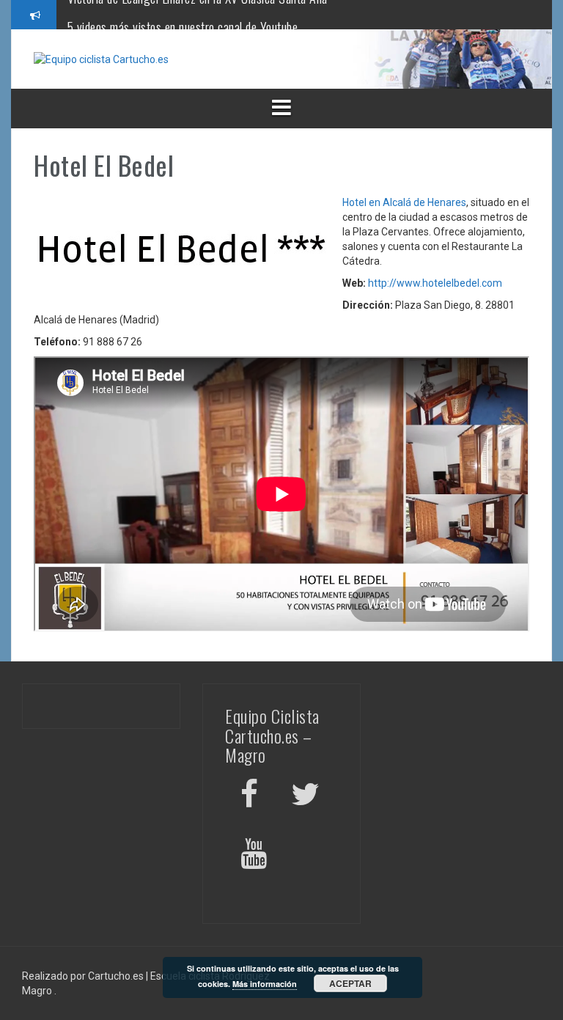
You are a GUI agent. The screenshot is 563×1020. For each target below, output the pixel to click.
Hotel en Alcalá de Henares (404, 202)
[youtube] (255, 856)
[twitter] (305, 797)
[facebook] (249, 797)
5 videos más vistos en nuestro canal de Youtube (182, 13)
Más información (264, 983)
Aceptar (350, 983)
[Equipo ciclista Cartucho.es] (101, 59)
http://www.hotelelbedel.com (435, 283)
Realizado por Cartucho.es (83, 976)
